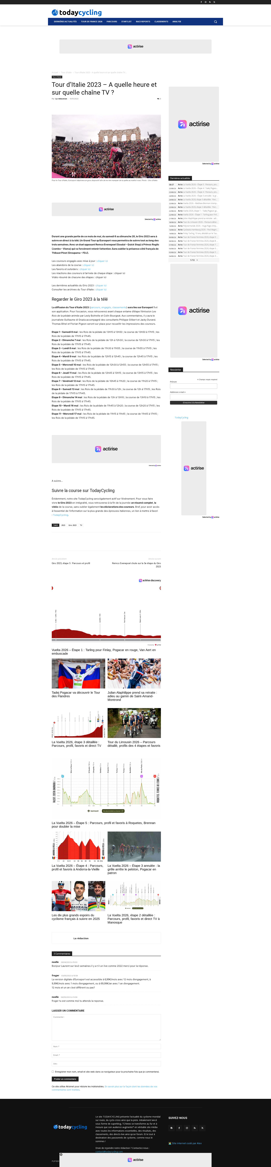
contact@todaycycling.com (109, 1151)
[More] (91, 106)
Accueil (55, 72)
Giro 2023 (72, 525)
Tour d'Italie (66, 72)
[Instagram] (205, 2)
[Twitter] (214, 2)
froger (55, 975)
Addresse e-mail (178, 392)
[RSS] (210, 2)
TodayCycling (60, 514)
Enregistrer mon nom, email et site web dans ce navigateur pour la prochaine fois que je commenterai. (107, 1071)
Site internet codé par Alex (187, 1143)
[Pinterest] (69, 106)
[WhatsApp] (76, 106)
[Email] (84, 106)
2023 (63, 525)
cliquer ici (102, 260)
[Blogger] (171, 1128)
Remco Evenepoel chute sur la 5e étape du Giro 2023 (136, 565)
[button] (215, 21)
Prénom (173, 382)
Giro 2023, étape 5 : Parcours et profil (71, 563)
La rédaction (61, 98)
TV (81, 525)
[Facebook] (201, 2)
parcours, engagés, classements (108, 307)
